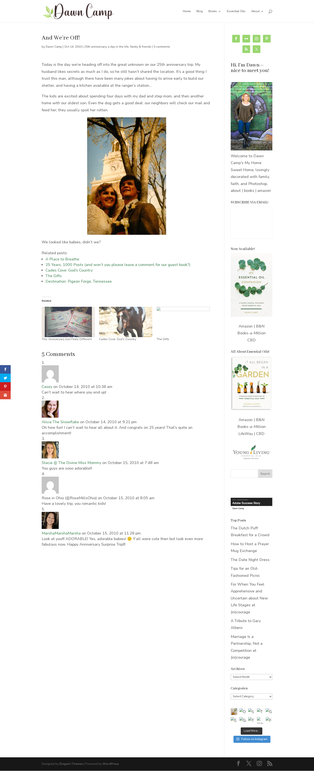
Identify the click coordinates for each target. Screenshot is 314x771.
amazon (264, 190)
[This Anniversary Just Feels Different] (68, 322)
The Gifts (53, 275)
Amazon (246, 326)
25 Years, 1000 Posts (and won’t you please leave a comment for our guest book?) (117, 264)
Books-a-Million (251, 333)
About (255, 11)
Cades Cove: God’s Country (69, 270)
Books (212, 11)
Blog (200, 11)
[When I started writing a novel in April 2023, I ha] (260, 720)
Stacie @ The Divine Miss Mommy (71, 462)
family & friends (140, 47)
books (249, 190)
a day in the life (118, 47)
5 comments (162, 47)
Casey (47, 386)
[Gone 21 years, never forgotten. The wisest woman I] (269, 711)
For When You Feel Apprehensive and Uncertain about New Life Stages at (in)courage (249, 598)
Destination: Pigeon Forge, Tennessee (78, 281)
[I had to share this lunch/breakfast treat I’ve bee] (234, 711)
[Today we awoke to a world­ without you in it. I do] (260, 711)
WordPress (111, 764)
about (236, 190)
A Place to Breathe (62, 259)
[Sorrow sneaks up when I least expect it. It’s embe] (251, 711)
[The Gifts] (183, 322)
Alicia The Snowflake (60, 421)
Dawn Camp (54, 47)
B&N (260, 326)
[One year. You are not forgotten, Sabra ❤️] (242, 711)
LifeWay (245, 433)
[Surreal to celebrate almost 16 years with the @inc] (234, 720)
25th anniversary (95, 47)
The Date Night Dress (250, 559)
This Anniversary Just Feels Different (67, 339)
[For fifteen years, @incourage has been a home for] (269, 720)
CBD (251, 340)
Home (187, 11)
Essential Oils (236, 11)
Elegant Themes (71, 764)
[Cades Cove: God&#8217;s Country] (125, 322)
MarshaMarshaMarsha (61, 533)
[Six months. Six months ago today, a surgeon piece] (242, 720)
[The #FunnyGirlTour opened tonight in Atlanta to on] (251, 720)
